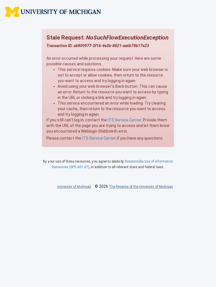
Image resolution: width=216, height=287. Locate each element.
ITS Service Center (124, 120)
